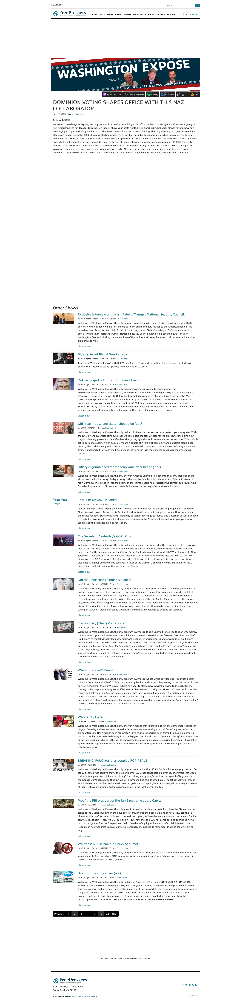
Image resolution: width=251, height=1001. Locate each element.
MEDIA (151, 15)
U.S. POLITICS (96, 15)
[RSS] (196, 14)
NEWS (118, 15)
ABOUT (160, 15)
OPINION (127, 15)
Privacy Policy (78, 996)
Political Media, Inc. (193, 995)
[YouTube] (190, 14)
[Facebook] (183, 14)
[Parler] (193, 14)
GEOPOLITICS (139, 15)
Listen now (84, 346)
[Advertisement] (125, 38)
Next (114, 914)
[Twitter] (186, 14)
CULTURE (108, 15)
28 (107, 914)
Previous (59, 914)
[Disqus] (125, 197)
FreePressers (69, 14)
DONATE (171, 15)
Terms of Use (91, 996)
